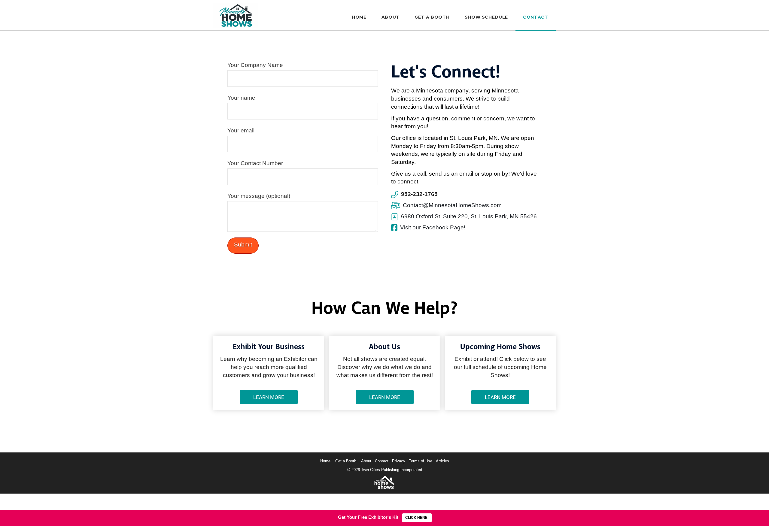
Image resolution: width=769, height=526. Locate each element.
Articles (442, 461)
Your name (241, 98)
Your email (240, 130)
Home (325, 461)
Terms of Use (420, 461)
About (366, 461)
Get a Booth (345, 461)
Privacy (398, 461)
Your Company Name (255, 65)
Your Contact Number (255, 163)
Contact (381, 461)
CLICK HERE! (417, 518)
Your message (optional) (258, 196)
